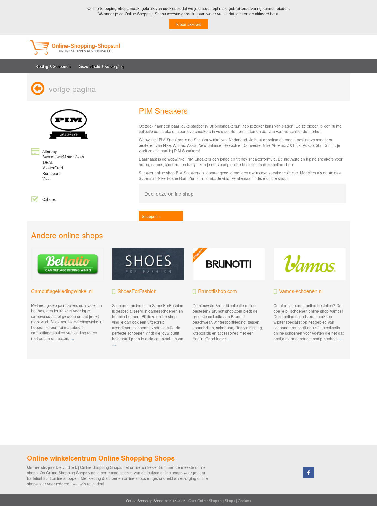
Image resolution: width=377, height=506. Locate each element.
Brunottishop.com (217, 290)
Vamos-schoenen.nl (301, 290)
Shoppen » (151, 216)
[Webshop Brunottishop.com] (229, 264)
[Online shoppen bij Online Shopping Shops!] (105, 47)
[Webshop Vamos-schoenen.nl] (310, 264)
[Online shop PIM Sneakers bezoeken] (68, 123)
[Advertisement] (188, 401)
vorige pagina (72, 88)
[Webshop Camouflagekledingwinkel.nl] (67, 264)
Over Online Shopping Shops (212, 500)
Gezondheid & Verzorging (101, 66)
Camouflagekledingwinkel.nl (62, 290)
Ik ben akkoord (188, 24)
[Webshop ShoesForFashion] (148, 264)
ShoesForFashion (137, 290)
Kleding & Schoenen (53, 66)
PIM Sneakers (163, 110)
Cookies (244, 500)
